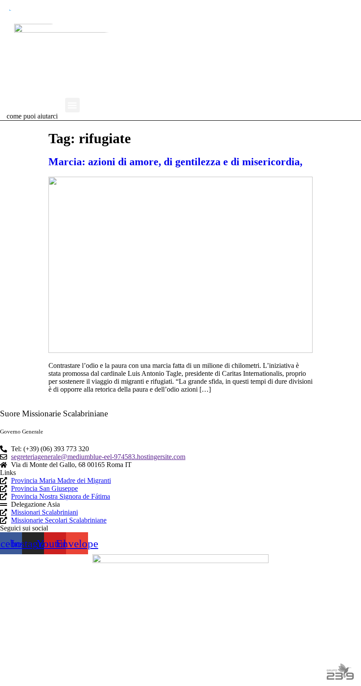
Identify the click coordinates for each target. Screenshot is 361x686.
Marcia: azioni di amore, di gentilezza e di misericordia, (175, 161)
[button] (72, 105)
